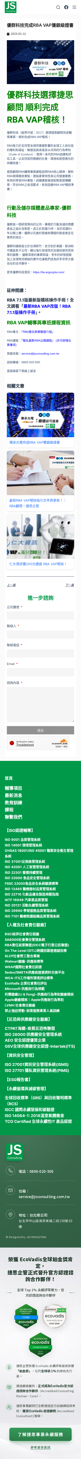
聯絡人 (12, 626)
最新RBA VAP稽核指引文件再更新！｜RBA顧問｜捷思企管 (37, 503)
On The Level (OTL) (21, 951)
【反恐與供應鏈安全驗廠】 (28, 1019)
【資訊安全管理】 (20, 1055)
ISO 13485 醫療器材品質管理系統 (30, 889)
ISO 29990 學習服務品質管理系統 (30, 911)
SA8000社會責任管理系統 (25, 940)
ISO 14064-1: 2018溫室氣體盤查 (34, 1115)
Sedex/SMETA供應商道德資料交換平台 (35, 972)
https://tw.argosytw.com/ (48, 272)
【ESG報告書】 (18, 1079)
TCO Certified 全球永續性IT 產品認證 (38, 1121)
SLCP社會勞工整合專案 (22, 956)
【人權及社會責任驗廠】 (26, 925)
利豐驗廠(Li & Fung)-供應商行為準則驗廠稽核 (39, 994)
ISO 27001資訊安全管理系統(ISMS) (37, 1064)
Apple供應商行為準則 (47, 1000)
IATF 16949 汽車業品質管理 (26, 900)
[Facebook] (66, 7)
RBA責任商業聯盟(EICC (23, 945)
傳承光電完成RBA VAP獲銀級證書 (34, 442)
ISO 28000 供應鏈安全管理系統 (33, 1034)
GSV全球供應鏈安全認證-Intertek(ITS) (40, 1046)
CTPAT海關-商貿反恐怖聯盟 (30, 1028)
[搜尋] (58, 7)
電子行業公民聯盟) (55, 945)
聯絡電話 (13, 645)
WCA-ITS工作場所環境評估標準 (29, 978)
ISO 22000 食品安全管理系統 (27, 878)
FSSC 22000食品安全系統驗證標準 (31, 883)
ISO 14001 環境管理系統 (23, 845)
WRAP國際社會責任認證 (23, 967)
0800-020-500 (41, 1171)
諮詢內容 (13, 683)
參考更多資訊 (40, 1447)
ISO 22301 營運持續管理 (23, 872)
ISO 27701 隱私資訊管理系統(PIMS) (37, 1070)
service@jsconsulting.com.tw (44, 1196)
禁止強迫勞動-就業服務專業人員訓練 (32, 1011)
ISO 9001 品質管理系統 (22, 840)
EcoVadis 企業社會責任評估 (26, 983)
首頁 (9, 778)
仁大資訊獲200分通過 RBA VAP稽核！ (38, 564)
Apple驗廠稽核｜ (18, 1000)
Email (11, 664)
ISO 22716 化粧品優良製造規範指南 (32, 894)
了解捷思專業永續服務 (40, 1434)
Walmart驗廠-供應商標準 (24, 961)
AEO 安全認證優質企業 (25, 1040)
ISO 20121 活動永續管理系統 (26, 905)
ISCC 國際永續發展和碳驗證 (29, 1109)
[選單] (74, 7)
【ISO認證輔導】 (20, 830)
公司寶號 (13, 607)
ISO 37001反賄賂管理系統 (25, 861)
